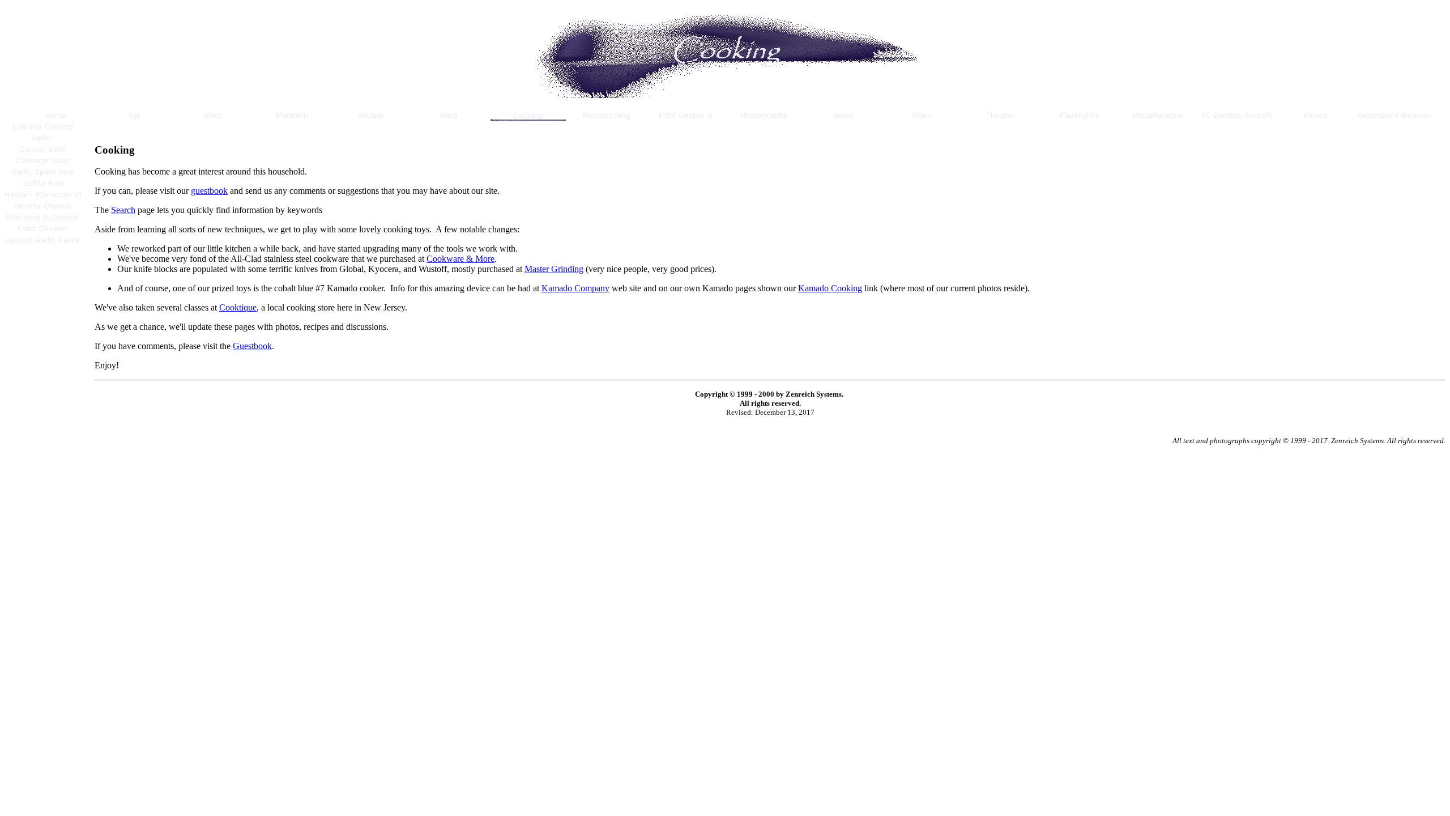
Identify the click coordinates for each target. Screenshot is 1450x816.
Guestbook (252, 346)
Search (123, 210)
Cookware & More (460, 259)
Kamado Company (575, 288)
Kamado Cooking (830, 288)
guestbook (209, 191)
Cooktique (238, 307)
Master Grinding (553, 269)
